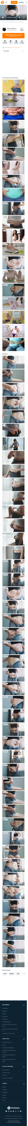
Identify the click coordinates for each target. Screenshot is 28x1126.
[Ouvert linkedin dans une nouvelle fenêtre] (11, 1111)
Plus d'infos (6, 51)
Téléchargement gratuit (13, 35)
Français (4, 1097)
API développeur (6, 1021)
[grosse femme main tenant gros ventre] (13, 140)
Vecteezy (4, 1011)
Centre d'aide (5, 1070)
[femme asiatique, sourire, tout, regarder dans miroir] (13, 235)
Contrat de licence (6, 1042)
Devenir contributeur (7, 1078)
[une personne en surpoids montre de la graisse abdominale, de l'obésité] (13, 194)
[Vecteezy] (2, 2)
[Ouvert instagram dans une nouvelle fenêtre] (8, 1111)
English (4, 1087)
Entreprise (5, 1016)
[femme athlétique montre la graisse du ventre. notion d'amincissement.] (13, 113)
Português (5, 1092)
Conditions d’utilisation (13, 1120)
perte (5, 973)
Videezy (4, 1013)
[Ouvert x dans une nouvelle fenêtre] (18, 1111)
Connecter (21, 2)
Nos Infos (4, 1075)
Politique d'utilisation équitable (13, 1122)
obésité (12, 973)
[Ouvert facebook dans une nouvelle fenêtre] (6, 1111)
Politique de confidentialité (14, 1121)
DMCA (3, 1045)
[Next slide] (22, 973)
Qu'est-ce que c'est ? (16, 47)
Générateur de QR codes (8, 1033)
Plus (3, 1100)
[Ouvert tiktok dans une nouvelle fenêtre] (15, 1111)
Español (4, 1089)
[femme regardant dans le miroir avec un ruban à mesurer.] (13, 167)
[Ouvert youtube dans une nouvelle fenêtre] (20, 1111)
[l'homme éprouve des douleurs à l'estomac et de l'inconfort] (13, 344)
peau (18, 973)
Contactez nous (6, 1072)
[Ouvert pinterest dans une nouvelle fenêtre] (13, 1111)
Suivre (21, 30)
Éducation (4, 1019)
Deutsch (4, 1095)
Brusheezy (5, 1008)
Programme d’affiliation (8, 1047)
